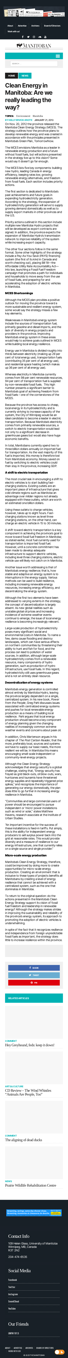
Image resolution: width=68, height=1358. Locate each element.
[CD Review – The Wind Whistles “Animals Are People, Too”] (34, 1068)
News (8, 1181)
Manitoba (38, 116)
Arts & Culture (14, 1086)
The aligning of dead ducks (23, 1140)
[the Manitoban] (34, 46)
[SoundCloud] (39, 36)
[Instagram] (34, 36)
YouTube (12, 1308)
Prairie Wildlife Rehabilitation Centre (30, 1185)
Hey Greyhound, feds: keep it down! (29, 1045)
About (10, 25)
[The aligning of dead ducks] (34, 1117)
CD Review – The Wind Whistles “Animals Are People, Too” (28, 1092)
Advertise (22, 25)
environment (23, 116)
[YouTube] (45, 36)
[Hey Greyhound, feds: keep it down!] (34, 1022)
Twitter (11, 1287)
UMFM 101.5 (13, 1333)
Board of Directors (52, 25)
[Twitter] (28, 36)
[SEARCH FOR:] (34, 63)
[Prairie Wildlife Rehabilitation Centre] (34, 1162)
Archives (35, 25)
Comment (11, 1041)
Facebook (12, 1279)
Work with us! (14, 31)
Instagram (13, 1294)
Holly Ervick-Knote (20, 120)
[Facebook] (22, 36)
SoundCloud (13, 1301)
